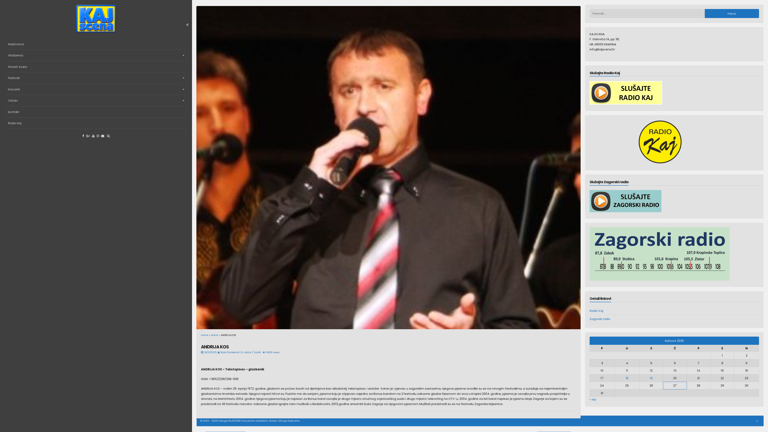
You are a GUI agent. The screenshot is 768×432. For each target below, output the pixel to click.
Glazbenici (15, 55)
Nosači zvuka (17, 67)
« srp (593, 399)
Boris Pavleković (230, 352)
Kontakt (13, 112)
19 (651, 378)
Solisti (257, 352)
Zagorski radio (600, 319)
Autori (214, 335)
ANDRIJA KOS (215, 347)
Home (204, 335)
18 (627, 378)
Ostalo (13, 100)
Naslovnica (16, 44)
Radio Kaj (14, 123)
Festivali (14, 78)
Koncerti (14, 89)
